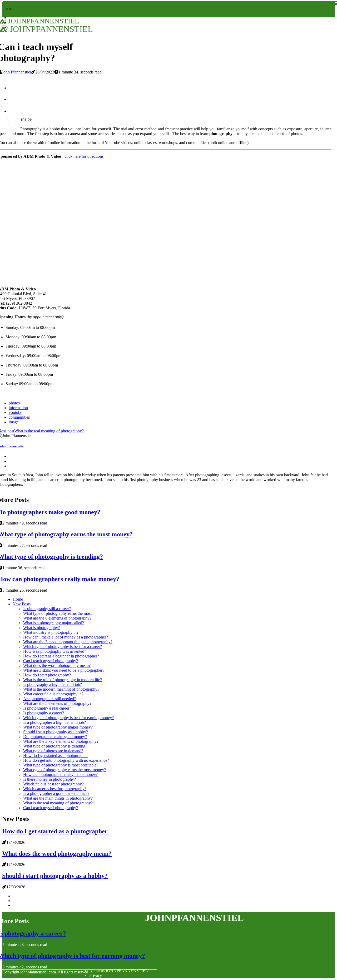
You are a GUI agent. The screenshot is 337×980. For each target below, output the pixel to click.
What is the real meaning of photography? (58, 803)
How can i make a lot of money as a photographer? (65, 637)
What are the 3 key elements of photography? (60, 741)
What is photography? (41, 627)
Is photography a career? (43, 713)
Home (18, 599)
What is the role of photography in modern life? (62, 679)
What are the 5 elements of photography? (57, 703)
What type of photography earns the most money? (64, 770)
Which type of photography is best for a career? (62, 646)
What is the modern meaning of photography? (61, 689)
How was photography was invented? (54, 651)
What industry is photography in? (50, 632)
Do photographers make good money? (55, 736)
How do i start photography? (47, 675)
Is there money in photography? (49, 779)
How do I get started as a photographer (55, 755)
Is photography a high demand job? (52, 684)
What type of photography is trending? (55, 746)
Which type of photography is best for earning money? (68, 717)
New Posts (22, 604)
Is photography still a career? (47, 608)
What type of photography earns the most (57, 613)
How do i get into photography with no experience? (66, 760)
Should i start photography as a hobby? (55, 732)
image (14, 422)
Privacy (95, 975)
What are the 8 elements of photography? (57, 618)
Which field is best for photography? (53, 784)
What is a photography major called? (53, 623)
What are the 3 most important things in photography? (67, 642)
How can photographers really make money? (60, 774)
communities (19, 417)
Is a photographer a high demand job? (54, 722)
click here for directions (84, 156)
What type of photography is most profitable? (60, 765)
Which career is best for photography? (54, 788)
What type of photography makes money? (58, 727)
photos (14, 403)
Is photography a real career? (47, 708)
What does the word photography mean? (57, 665)
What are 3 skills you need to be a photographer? (63, 670)
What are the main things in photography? (58, 798)
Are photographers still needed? (49, 698)
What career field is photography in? (53, 694)
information (18, 407)
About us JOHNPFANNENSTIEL (118, 970)
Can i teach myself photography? (50, 661)
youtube (15, 412)
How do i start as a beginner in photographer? (61, 656)
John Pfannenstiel (16, 72)
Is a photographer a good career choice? (56, 793)
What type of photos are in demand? (53, 751)
